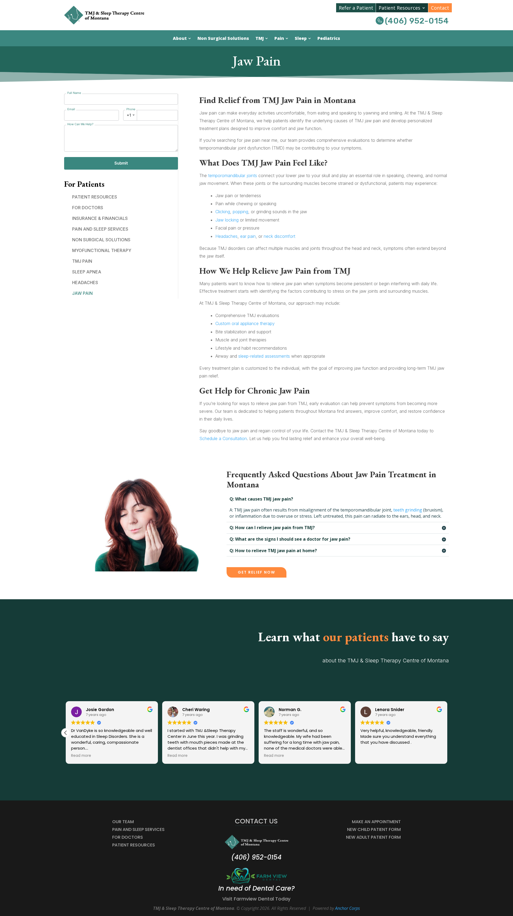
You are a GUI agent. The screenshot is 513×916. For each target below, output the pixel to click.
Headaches (85, 282)
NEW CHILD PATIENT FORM (374, 829)
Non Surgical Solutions (101, 239)
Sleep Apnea (86, 271)
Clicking (222, 211)
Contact (440, 8)
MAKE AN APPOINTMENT (376, 822)
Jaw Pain (82, 293)
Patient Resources (399, 8)
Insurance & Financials (100, 218)
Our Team (123, 822)
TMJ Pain (82, 261)
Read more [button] (81, 755)
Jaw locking (227, 220)
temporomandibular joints (232, 175)
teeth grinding (407, 510)
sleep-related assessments (264, 356)
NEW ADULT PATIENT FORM (373, 837)
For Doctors (87, 207)
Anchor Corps (347, 908)
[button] (66, 733)
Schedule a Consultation (223, 438)
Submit (121, 163)
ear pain (248, 236)
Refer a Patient (356, 8)
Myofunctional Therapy (101, 250)
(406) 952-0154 (417, 21)
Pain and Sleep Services (100, 229)
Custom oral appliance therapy (245, 323)
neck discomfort (279, 236)
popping (240, 211)
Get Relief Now (256, 572)
